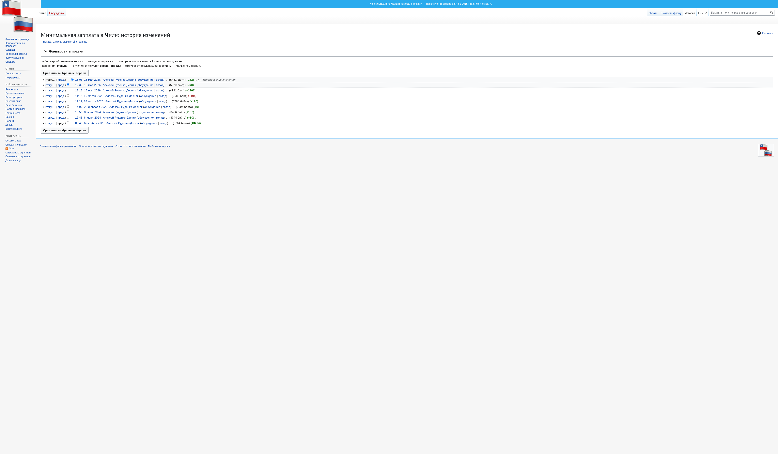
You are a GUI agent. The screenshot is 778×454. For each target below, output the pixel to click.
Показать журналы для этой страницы (65, 41)
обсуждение (146, 79)
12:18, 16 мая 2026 (88, 90)
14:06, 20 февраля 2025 (91, 106)
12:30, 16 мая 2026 (88, 85)
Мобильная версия (159, 146)
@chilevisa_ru (484, 3)
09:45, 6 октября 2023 (89, 123)
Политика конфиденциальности (58, 146)
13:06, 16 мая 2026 (88, 79)
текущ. (50, 85)
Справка (767, 33)
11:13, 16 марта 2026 (89, 95)
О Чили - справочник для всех (96, 146)
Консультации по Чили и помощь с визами (396, 3)
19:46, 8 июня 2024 (88, 117)
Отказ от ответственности (130, 146)
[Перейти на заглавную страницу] (18, 16)
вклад (160, 79)
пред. (61, 79)
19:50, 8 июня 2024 (88, 112)
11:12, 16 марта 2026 (89, 101)
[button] (407, 52)
